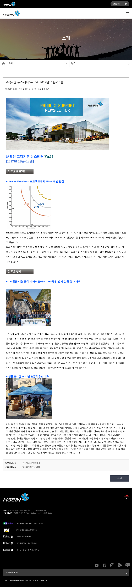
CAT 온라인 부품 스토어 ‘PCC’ (26, 530)
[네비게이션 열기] (127, 13)
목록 (119, 478)
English (120, 4)
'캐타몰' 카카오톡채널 (23, 537)
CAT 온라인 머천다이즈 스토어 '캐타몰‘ (29, 524)
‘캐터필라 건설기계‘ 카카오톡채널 (27, 550)
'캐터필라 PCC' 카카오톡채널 (26, 543)
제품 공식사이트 (67, 573)
